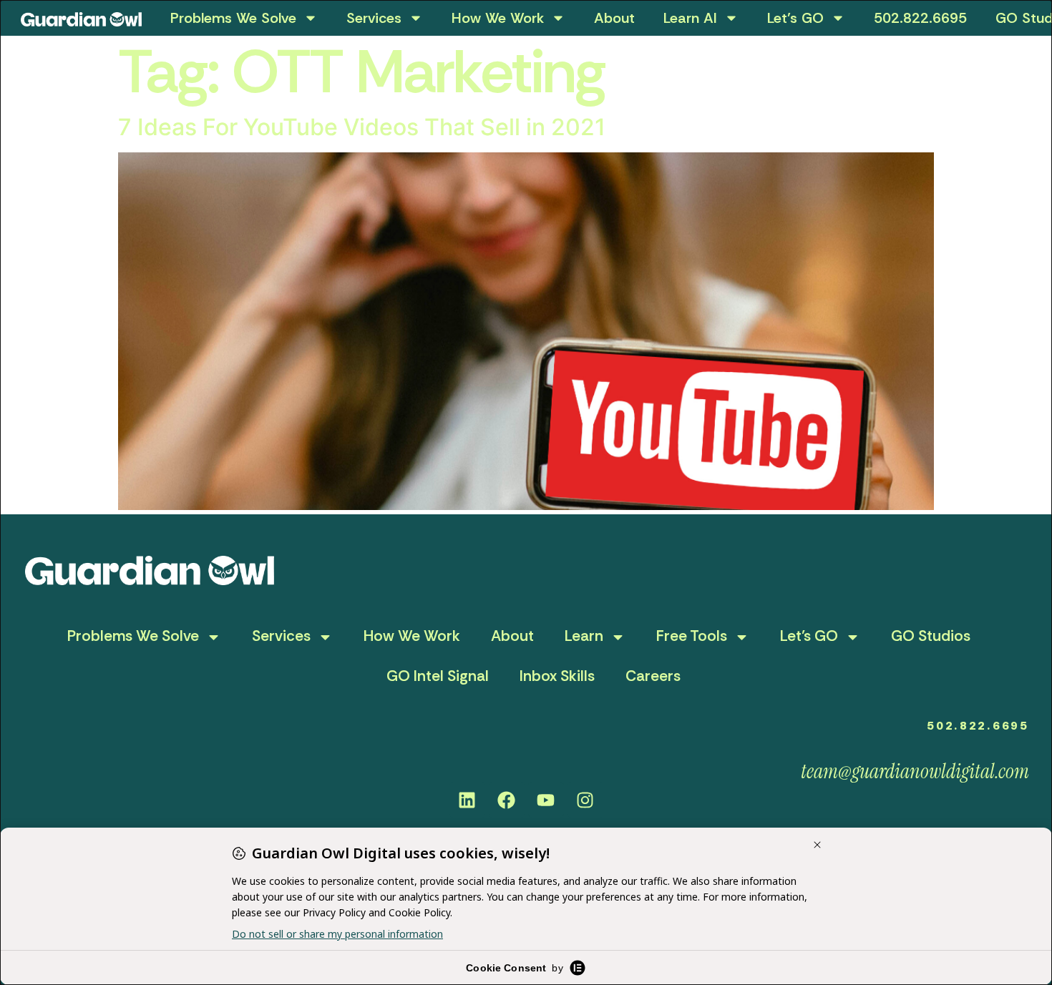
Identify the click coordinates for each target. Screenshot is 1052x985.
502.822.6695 (920, 18)
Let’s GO (795, 18)
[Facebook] (507, 800)
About (614, 18)
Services (373, 18)
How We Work (498, 18)
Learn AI (690, 18)
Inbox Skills (557, 676)
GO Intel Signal (437, 676)
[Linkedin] (467, 800)
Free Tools (691, 636)
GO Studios (930, 636)
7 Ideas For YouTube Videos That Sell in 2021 (361, 127)
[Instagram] (585, 800)
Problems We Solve (233, 18)
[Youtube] (546, 800)
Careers (653, 676)
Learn (584, 636)
